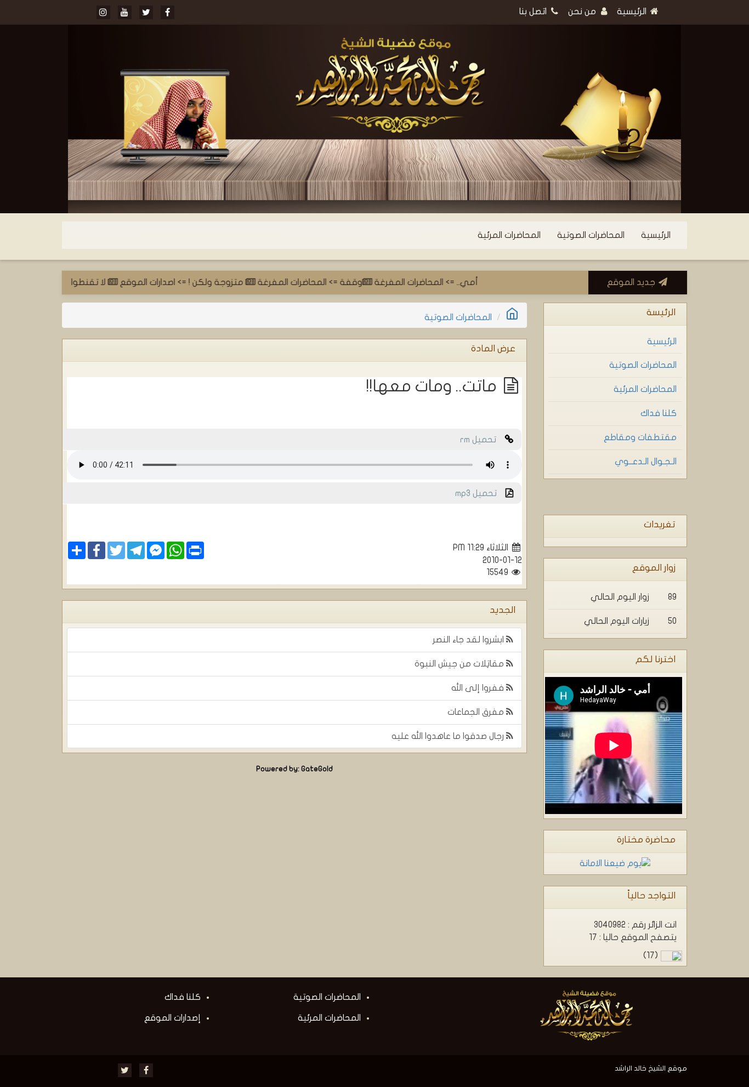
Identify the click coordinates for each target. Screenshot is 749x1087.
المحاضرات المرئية (509, 235)
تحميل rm (482, 439)
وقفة (367, 282)
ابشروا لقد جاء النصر (469, 639)
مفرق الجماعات (476, 712)
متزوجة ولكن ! (233, 282)
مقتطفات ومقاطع (640, 437)
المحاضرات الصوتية (591, 235)
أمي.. (483, 282)
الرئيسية (633, 11)
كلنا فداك (658, 413)
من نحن (583, 11)
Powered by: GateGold (294, 769)
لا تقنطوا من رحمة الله (81, 282)
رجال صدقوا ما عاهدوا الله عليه (448, 736)
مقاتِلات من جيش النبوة (460, 663)
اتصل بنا (534, 11)
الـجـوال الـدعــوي (646, 461)
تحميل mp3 (480, 493)
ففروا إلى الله (478, 688)
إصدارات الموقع (172, 1018)
